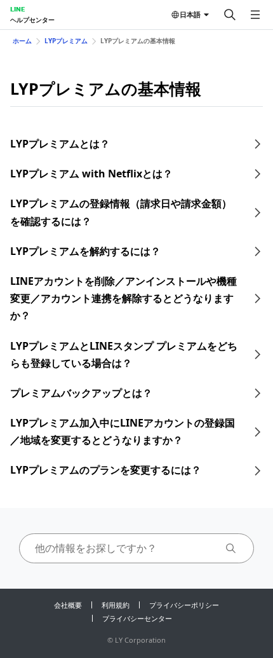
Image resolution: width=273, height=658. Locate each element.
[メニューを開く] (255, 14)
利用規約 (116, 605)
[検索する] (230, 14)
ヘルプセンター (32, 19)
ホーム (22, 40)
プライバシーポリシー (184, 605)
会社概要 (68, 605)
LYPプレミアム (66, 40)
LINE (17, 8)
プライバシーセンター (137, 618)
